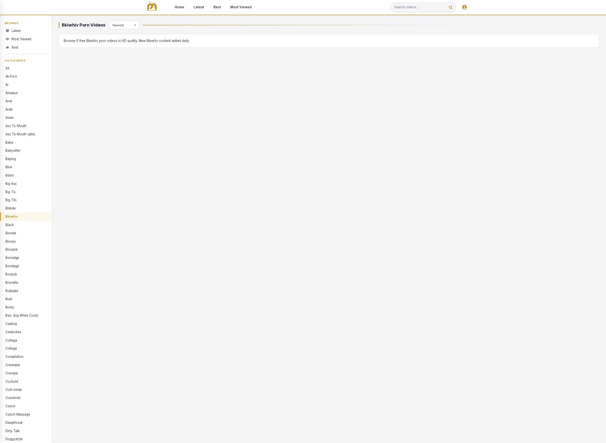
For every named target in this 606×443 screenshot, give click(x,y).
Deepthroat (13, 423)
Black (9, 225)
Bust (8, 299)
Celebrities (13, 332)
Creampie (12, 365)
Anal (8, 101)
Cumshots (13, 398)
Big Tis (10, 192)
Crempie (11, 373)
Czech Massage (17, 414)
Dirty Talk (12, 431)
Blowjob (11, 249)
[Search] (450, 7)
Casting (11, 324)
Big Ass (11, 184)
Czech (10, 406)
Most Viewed (241, 7)
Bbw (8, 167)
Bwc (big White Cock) (21, 315)
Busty (9, 307)
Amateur (11, 93)
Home (179, 7)
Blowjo (10, 241)
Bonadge (12, 258)
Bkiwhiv (11, 216)
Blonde (10, 233)
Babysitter (13, 150)
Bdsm (9, 175)
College (11, 348)
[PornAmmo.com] (152, 7)
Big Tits (11, 200)
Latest (199, 7)
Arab (9, 109)
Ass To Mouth (16, 126)
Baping (10, 159)
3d (7, 68)
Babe (9, 142)
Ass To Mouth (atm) (20, 134)
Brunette (11, 282)
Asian (9, 118)
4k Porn (11, 76)
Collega (11, 340)
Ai (6, 85)
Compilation (14, 357)
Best (217, 7)
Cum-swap (13, 389)
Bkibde (10, 208)
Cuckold (11, 381)
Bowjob (11, 274)
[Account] (464, 7)
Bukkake (11, 291)
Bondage (12, 266)
